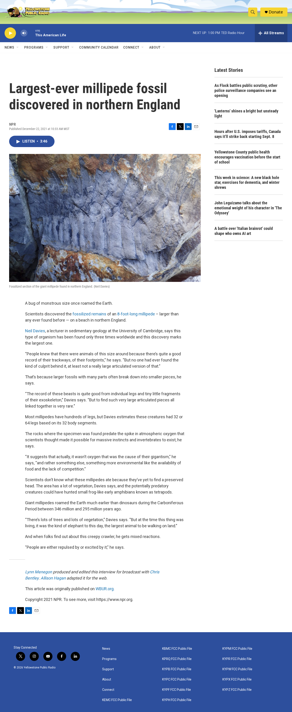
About (106, 679)
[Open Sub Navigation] (18, 47)
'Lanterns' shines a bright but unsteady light (246, 113)
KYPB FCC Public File (176, 669)
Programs (34, 47)
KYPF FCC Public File (176, 689)
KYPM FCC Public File (237, 648)
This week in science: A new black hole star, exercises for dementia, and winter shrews (246, 182)
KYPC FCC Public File (176, 679)
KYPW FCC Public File (237, 669)
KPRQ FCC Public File (177, 659)
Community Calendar (99, 47)
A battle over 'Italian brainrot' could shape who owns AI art (243, 231)
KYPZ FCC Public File (237, 689)
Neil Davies (35, 330)
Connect (131, 47)
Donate (276, 12)
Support (61, 47)
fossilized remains (89, 314)
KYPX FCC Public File (237, 679)
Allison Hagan (53, 578)
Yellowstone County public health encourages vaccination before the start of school (247, 157)
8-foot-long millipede (136, 314)
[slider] (31, 33)
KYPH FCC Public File (176, 700)
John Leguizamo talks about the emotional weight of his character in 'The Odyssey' (248, 207)
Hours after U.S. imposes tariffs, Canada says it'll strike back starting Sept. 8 (247, 134)
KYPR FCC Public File (237, 659)
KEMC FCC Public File (117, 700)
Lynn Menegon (38, 571)
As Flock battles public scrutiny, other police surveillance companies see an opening (245, 90)
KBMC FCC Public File (177, 648)
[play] (10, 33)
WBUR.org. (105, 588)
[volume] (24, 33)
